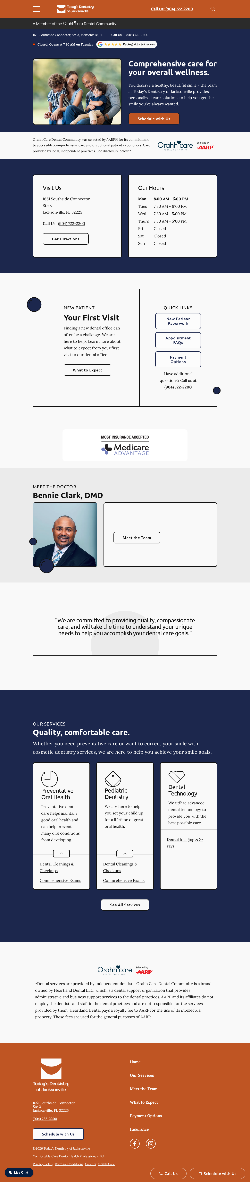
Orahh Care (106, 1164)
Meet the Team (137, 537)
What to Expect (87, 369)
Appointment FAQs (178, 340)
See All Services (125, 904)
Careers (90, 1164)
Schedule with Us (154, 118)
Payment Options (178, 359)
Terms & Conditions (69, 1164)
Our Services (142, 1075)
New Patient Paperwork (178, 321)
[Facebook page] (135, 1144)
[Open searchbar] (213, 9)
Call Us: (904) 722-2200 (172, 8)
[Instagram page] (151, 1144)
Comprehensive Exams (60, 880)
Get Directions (65, 238)
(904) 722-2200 (137, 35)
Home (135, 1061)
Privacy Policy (43, 1164)
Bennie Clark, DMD (68, 495)
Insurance (139, 1129)
